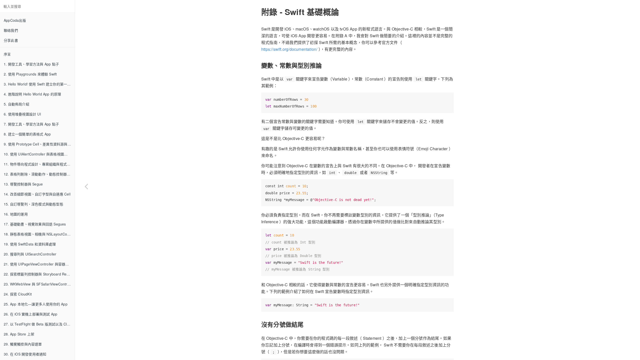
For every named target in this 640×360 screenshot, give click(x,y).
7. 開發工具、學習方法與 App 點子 (31, 124)
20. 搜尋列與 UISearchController (30, 254)
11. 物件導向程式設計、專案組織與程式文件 (39, 164)
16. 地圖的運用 (16, 214)
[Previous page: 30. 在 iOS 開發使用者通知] (86, 186)
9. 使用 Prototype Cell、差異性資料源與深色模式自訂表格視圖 (39, 144)
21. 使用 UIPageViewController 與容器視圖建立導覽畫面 (39, 264)
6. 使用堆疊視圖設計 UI (22, 114)
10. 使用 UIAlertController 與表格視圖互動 (37, 154)
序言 (7, 54)
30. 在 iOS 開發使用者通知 (25, 354)
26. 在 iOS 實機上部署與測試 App (30, 314)
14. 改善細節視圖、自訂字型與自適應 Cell (37, 194)
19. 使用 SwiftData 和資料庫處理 (30, 244)
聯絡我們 (11, 30)
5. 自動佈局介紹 (16, 104)
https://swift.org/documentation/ (289, 49)
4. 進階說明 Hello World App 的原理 (32, 94)
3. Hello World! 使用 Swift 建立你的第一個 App (39, 84)
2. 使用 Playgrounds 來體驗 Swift (30, 74)
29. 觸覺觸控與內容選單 (23, 344)
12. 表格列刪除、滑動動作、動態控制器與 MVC (39, 174)
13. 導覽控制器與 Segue (23, 184)
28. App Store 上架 (19, 334)
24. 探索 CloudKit (18, 294)
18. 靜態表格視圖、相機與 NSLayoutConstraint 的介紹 (39, 234)
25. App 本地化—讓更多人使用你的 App (36, 304)
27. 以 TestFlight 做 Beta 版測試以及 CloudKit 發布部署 (39, 324)
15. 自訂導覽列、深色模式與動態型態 (33, 204)
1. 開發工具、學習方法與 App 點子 (31, 64)
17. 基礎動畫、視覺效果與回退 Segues (35, 224)
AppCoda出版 (15, 20)
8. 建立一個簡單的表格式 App (27, 134)
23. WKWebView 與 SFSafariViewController (39, 284)
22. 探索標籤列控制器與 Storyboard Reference (39, 274)
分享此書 (11, 40)
